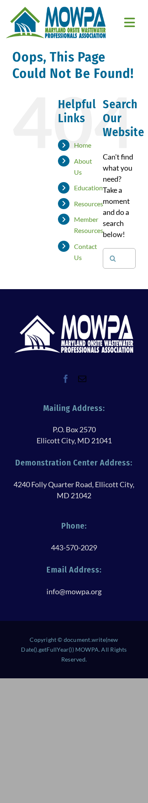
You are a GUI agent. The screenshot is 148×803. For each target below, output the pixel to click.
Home (82, 145)
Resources (88, 204)
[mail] (82, 379)
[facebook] (66, 379)
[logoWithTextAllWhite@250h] (74, 317)
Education (88, 188)
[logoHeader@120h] (56, 9)
